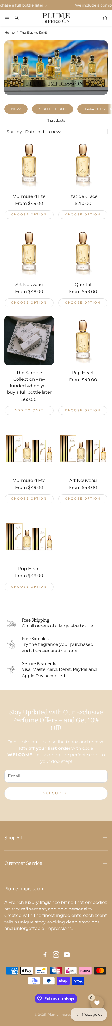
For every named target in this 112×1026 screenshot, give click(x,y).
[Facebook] (45, 954)
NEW (16, 109)
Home (9, 32)
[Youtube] (67, 954)
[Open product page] (29, 164)
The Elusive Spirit (33, 32)
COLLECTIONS (52, 109)
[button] (7, 18)
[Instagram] (56, 954)
